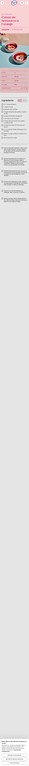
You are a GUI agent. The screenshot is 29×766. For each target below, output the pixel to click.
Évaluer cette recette (17, 29)
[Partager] (24, 88)
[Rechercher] (26, 2)
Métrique (25, 100)
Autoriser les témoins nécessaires (14, 759)
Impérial (19, 100)
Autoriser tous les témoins (14, 755)
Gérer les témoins (14, 762)
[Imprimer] (26, 88)
